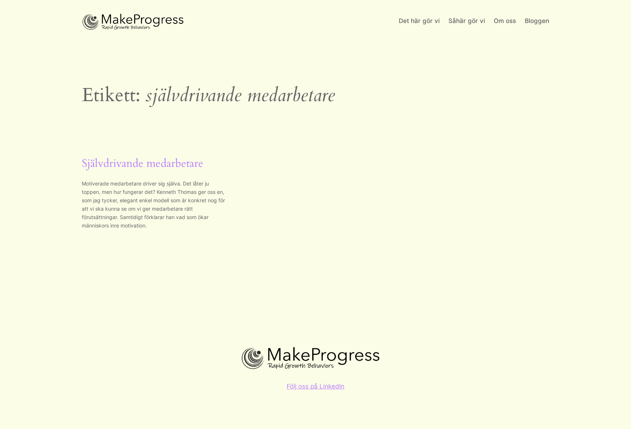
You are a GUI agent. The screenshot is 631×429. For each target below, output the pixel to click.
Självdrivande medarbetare (142, 164)
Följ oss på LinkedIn (315, 386)
